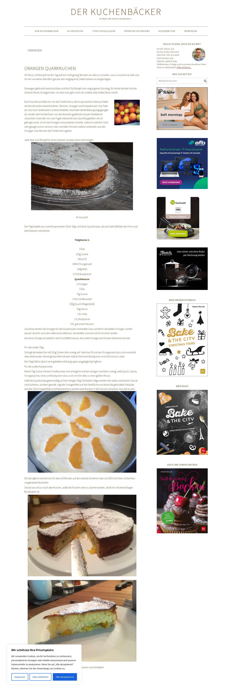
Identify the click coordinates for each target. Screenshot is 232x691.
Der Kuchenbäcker (116, 12)
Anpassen (19, 676)
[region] (44, 664)
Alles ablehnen (40, 676)
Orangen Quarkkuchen (50, 68)
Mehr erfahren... (184, 67)
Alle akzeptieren (65, 676)
